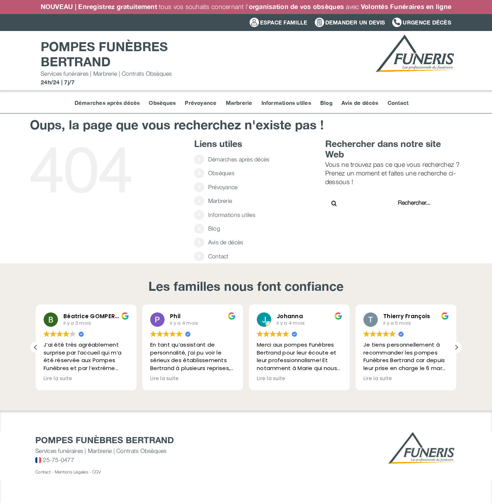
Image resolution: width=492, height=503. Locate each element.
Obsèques (221, 173)
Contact (218, 256)
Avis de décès (225, 242)
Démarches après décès (239, 159)
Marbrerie (220, 200)
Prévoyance (223, 187)
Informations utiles (231, 215)
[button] (456, 347)
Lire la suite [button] (58, 378)
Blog (214, 228)
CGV (96, 472)
